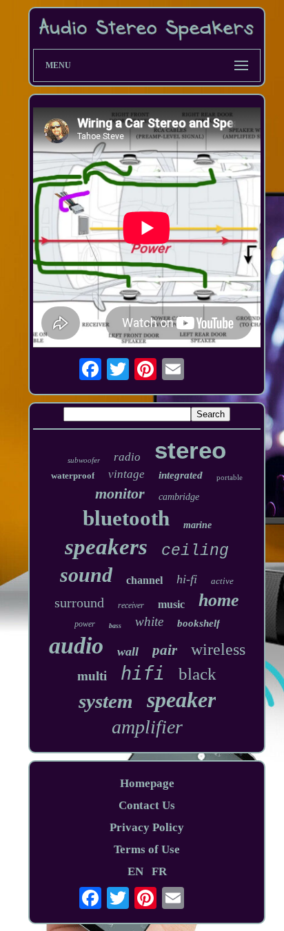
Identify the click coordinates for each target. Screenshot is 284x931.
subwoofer (84, 460)
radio (127, 456)
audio (76, 645)
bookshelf (198, 623)
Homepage (147, 783)
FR (159, 871)
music (171, 604)
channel (144, 580)
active (222, 581)
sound (86, 574)
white (149, 621)
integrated (181, 475)
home (219, 600)
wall (128, 651)
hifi (143, 673)
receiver (131, 605)
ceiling (195, 551)
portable (229, 477)
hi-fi (186, 579)
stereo (190, 450)
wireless (218, 649)
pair (164, 650)
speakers (106, 546)
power (84, 624)
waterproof (72, 475)
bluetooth (126, 518)
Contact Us (147, 805)
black (197, 674)
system (106, 701)
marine (197, 525)
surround (79, 602)
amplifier (147, 727)
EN (135, 871)
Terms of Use (147, 849)
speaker (181, 699)
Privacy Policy (147, 827)
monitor (120, 493)
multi (92, 676)
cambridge (179, 497)
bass (115, 625)
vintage (126, 474)
